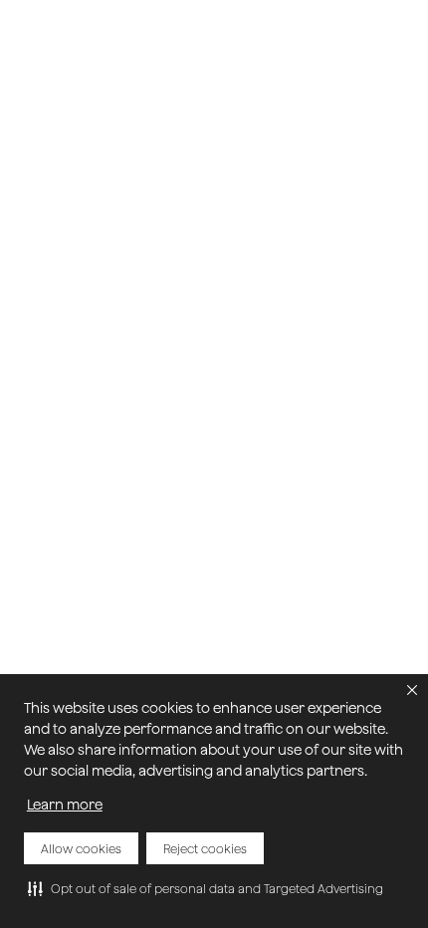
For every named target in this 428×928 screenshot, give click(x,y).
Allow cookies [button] (81, 848)
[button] (205, 888)
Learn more (65, 804)
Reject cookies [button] (205, 848)
